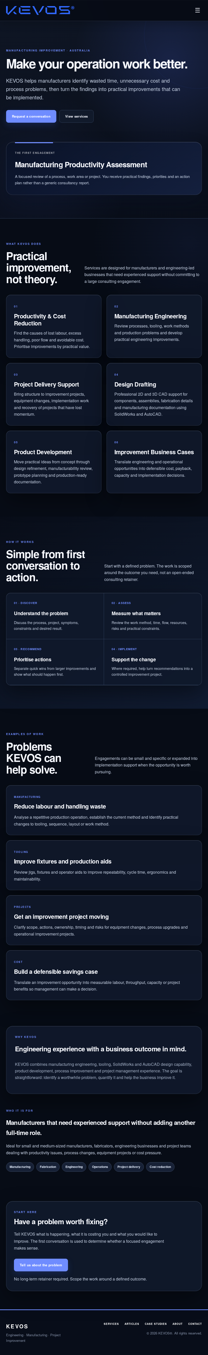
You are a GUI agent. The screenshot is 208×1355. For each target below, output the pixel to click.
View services (76, 116)
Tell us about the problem (41, 1264)
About (177, 1324)
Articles (132, 1324)
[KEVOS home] (40, 10)
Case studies (156, 1324)
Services (111, 1324)
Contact (195, 1324)
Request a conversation (31, 116)
